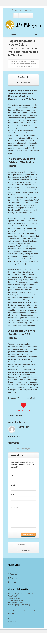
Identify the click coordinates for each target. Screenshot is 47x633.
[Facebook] (16, 15)
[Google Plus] (26, 15)
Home (12, 570)
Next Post (22, 77)
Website (14, 495)
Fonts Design (31, 398)
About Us (13, 574)
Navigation (14, 34)
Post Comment (28, 535)
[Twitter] (21, 15)
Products (13, 578)
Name (14, 475)
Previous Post (25, 83)
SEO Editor (24, 427)
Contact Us (31, 10)
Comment (14, 507)
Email (13, 485)
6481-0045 (18, 10)
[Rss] (30, 15)
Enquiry (13, 582)
